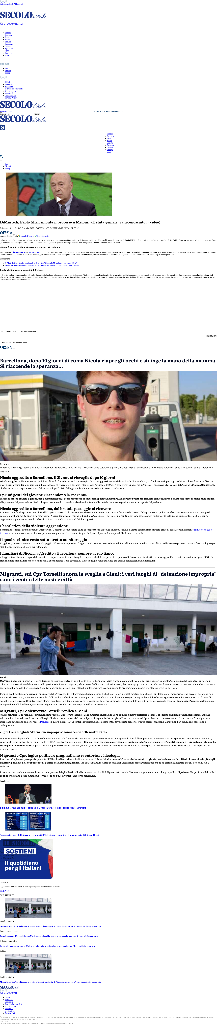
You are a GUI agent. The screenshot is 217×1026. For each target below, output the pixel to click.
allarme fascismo (35, 252)
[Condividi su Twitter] (11, 233)
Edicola (3, 4)
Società (8, 42)
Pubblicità (9, 93)
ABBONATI (11, 4)
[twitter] (6, 2)
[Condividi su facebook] (1, 233)
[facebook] (1, 2)
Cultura (8, 46)
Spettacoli (9, 48)
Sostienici (9, 86)
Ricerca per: (5, 114)
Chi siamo (9, 82)
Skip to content (6, 111)
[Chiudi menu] (1, 22)
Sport (7, 51)
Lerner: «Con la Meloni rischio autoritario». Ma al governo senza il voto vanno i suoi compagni (42, 265)
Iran (6, 68)
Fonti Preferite (43, 236)
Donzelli (44, 721)
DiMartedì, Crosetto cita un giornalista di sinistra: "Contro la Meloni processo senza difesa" (41, 263)
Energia (110, 150)
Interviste (8, 53)
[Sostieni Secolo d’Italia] (26, 878)
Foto (7, 55)
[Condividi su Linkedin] (5, 233)
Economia (9, 44)
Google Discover (27, 236)
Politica (8, 33)
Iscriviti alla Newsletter (14, 89)
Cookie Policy (10, 95)
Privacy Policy (11, 98)
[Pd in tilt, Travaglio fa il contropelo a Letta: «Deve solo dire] (28, 803)
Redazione (9, 84)
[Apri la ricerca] (1, 157)
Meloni (8, 71)
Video (7, 39)
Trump (7, 73)
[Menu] (1, 124)
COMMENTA (211, 336)
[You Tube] (3, 2)
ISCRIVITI (4, 891)
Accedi (20, 4)
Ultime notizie (10, 91)
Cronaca (8, 35)
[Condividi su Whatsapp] (8, 233)
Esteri (7, 37)
